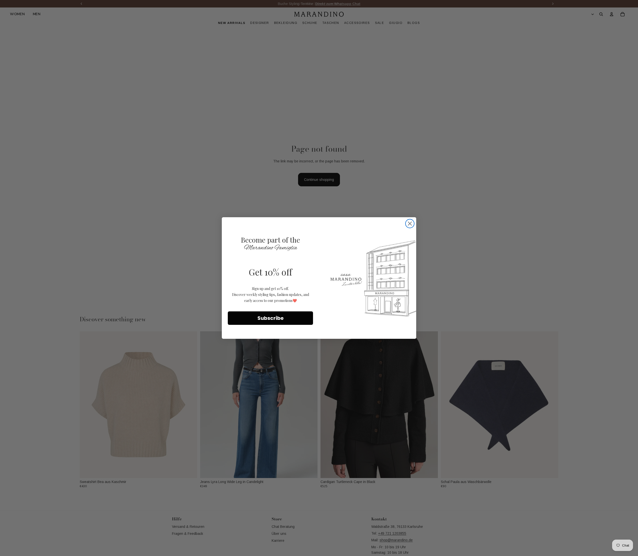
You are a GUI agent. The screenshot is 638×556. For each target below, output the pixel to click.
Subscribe (270, 318)
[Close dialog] (409, 223)
